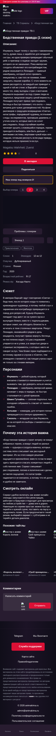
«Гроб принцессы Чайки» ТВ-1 (37, 573)
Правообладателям (28, 661)
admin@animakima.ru (28, 710)
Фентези (27, 248)
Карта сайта (28, 656)
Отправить (39, 605)
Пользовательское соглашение (28, 721)
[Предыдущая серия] (6, 240)
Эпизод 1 (19, 240)
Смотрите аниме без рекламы (21, 2)
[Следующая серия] (50, 240)
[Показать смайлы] (23, 606)
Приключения (12, 248)
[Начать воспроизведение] (28, 210)
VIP (46, 11)
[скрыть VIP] (51, 2)
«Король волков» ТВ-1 (12, 573)
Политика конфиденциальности (28, 715)
